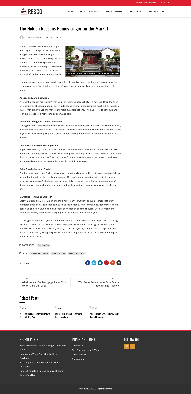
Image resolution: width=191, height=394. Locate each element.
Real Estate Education (76, 253)
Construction (136, 11)
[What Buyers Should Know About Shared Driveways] (93, 308)
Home (70, 11)
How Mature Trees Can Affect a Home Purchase (68, 315)
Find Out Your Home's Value (86, 350)
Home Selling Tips (58, 253)
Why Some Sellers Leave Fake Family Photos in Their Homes (98, 282)
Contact (166, 11)
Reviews (152, 11)
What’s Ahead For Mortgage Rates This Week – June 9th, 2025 (44, 282)
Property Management (116, 11)
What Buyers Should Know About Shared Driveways (104, 315)
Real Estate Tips (43, 245)
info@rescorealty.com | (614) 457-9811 (154, 3)
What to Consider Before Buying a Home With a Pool (35, 315)
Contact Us (77, 345)
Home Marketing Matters (39, 253)
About (80, 11)
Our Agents (78, 359)
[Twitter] (126, 346)
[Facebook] (132, 346)
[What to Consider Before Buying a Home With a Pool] (23, 308)
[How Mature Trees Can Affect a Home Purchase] (58, 308)
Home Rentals (79, 354)
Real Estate (94, 11)
